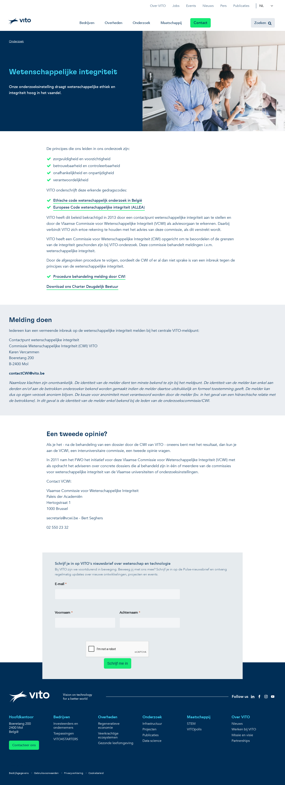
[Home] (19, 21)
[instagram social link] (266, 696)
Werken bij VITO (244, 729)
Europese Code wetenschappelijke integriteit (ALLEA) (99, 207)
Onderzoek (141, 22)
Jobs (175, 6)
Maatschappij (171, 22)
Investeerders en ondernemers (65, 726)
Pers (223, 6)
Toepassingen (63, 734)
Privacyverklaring (73, 773)
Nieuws (208, 6)
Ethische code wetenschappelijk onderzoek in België (97, 200)
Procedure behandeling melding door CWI (89, 276)
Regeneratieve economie (109, 726)
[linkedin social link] (252, 696)
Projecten (149, 729)
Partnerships (241, 741)
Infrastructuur (152, 724)
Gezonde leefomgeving (115, 743)
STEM (191, 724)
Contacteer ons (24, 745)
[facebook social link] (259, 696)
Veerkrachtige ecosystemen (108, 736)
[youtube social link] (272, 696)
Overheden (113, 22)
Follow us (240, 696)
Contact (200, 22)
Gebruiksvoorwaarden (46, 773)
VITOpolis (194, 729)
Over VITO (158, 6)
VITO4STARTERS (65, 739)
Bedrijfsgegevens (19, 773)
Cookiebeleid (95, 773)
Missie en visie (242, 735)
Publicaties (241, 6)
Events (191, 6)
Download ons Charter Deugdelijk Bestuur (82, 286)
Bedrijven (86, 22)
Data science (151, 741)
